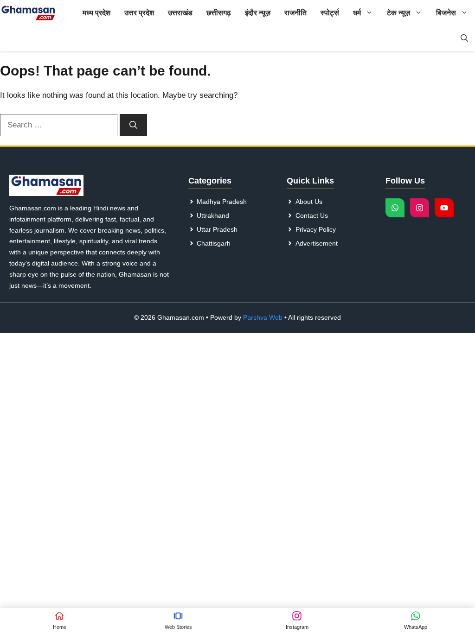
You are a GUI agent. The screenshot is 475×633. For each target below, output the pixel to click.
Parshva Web (262, 317)
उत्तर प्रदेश (139, 13)
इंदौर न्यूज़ (257, 13)
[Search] (133, 125)
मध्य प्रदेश (96, 13)
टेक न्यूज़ (398, 13)
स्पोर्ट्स (330, 13)
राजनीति (295, 13)
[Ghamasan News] (28, 12)
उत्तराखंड (180, 13)
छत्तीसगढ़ (218, 13)
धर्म (357, 13)
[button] (464, 38)
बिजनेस (446, 13)
